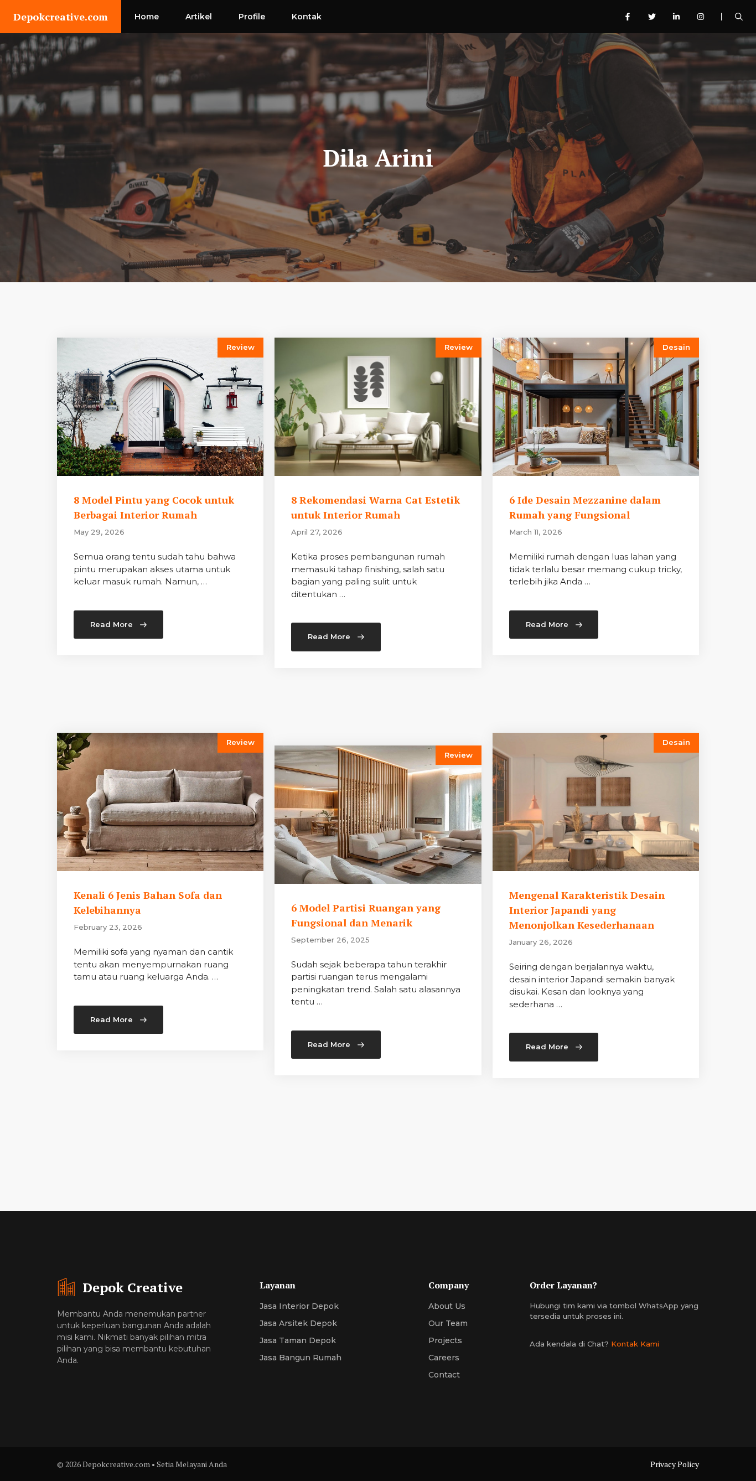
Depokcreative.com (60, 16)
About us (446, 1306)
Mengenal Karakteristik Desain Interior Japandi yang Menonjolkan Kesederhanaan (587, 909)
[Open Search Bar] (739, 16)
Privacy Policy (674, 1464)
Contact (444, 1375)
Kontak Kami (635, 1343)
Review (240, 347)
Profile (252, 17)
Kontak (307, 17)
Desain (676, 347)
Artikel (198, 17)
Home (146, 17)
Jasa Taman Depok (298, 1340)
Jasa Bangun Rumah (300, 1358)
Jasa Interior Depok (299, 1306)
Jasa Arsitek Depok (298, 1323)
